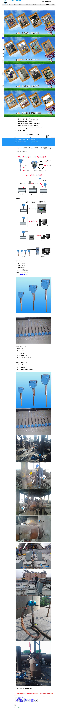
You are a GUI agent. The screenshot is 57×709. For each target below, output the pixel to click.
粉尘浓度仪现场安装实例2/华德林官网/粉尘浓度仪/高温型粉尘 (25, 700)
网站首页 (8, 4)
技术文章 (40, 4)
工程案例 (34, 4)
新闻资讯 (47, 4)
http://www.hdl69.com (24, 274)
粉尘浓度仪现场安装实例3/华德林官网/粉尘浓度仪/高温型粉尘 (25, 699)
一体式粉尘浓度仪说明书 (19, 698)
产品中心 (21, 4)
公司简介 (14, 4)
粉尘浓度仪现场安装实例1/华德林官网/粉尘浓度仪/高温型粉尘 (25, 701)
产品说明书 (28, 4)
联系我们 (53, 4)
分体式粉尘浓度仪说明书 (19, 697)
